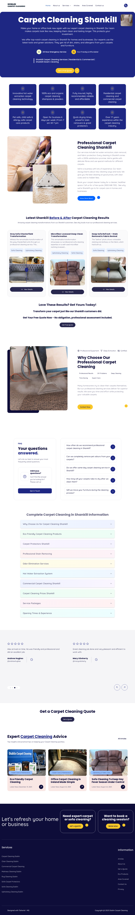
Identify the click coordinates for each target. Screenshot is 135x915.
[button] (10, 687)
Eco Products (123, 874)
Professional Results (86, 373)
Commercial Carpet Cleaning (13, 866)
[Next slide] (125, 687)
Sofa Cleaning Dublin (10, 887)
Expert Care (96, 378)
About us (56, 5)
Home (48, 5)
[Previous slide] (117, 687)
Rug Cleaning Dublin (10, 876)
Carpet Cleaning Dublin (11, 856)
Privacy (121, 889)
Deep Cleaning (116, 373)
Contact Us (122, 884)
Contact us (99, 5)
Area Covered (87, 5)
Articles (77, 5)
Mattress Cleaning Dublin (11, 871)
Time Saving (83, 378)
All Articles (122, 739)
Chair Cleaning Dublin (10, 861)
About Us (121, 864)
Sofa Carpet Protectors (11, 882)
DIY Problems (102, 373)
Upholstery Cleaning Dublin (12, 892)
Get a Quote (122, 869)
